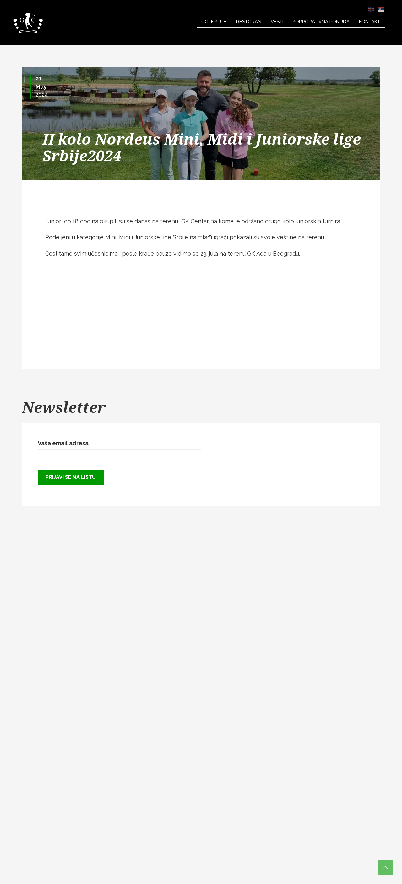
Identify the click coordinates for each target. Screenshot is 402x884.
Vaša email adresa (63, 443)
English (371, 9)
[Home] (28, 22)
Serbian (381, 9)
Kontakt (369, 22)
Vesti (277, 22)
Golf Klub (214, 22)
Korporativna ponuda (321, 22)
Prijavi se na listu (71, 477)
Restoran (248, 22)
